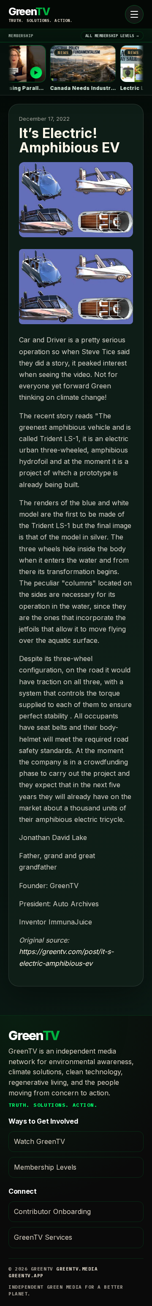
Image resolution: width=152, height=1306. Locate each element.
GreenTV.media (77, 1269)
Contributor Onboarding (52, 1211)
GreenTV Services (43, 1237)
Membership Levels (45, 1167)
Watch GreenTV (39, 1141)
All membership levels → (112, 35)
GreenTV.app (25, 1276)
